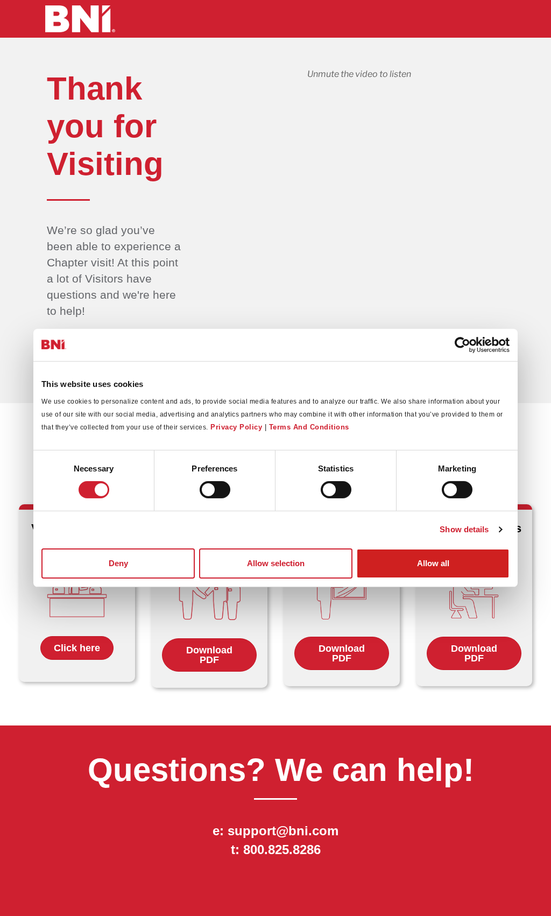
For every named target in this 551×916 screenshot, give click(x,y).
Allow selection (276, 563)
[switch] (215, 489)
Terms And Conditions (309, 426)
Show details (464, 529)
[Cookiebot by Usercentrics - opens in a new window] (462, 345)
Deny (118, 563)
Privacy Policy (236, 426)
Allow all (433, 563)
